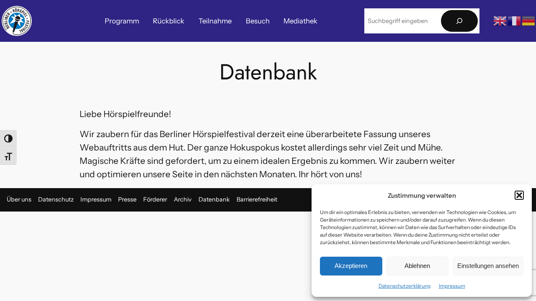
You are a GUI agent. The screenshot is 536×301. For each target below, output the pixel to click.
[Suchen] (459, 21)
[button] (519, 195)
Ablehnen (417, 265)
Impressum (452, 286)
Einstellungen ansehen (488, 265)
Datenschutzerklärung (404, 286)
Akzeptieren (351, 265)
